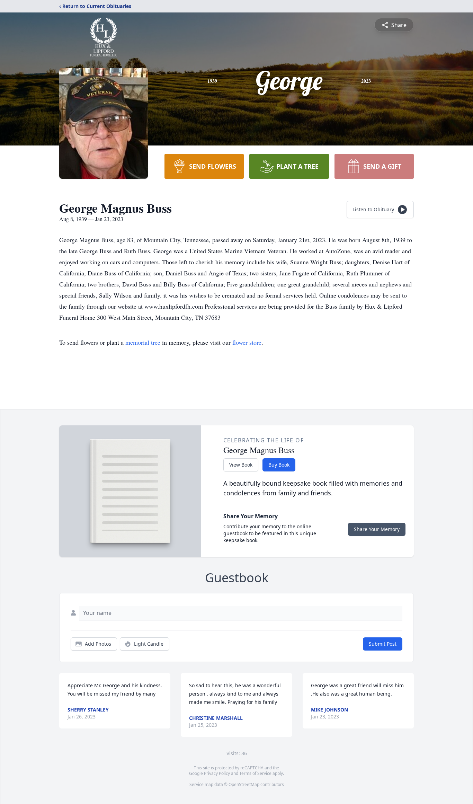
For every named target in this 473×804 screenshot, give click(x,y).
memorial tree (142, 342)
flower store (246, 342)
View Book (240, 464)
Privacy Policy (217, 773)
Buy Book (278, 464)
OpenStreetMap (244, 784)
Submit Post (382, 643)
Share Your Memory (377, 529)
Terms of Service (255, 773)
